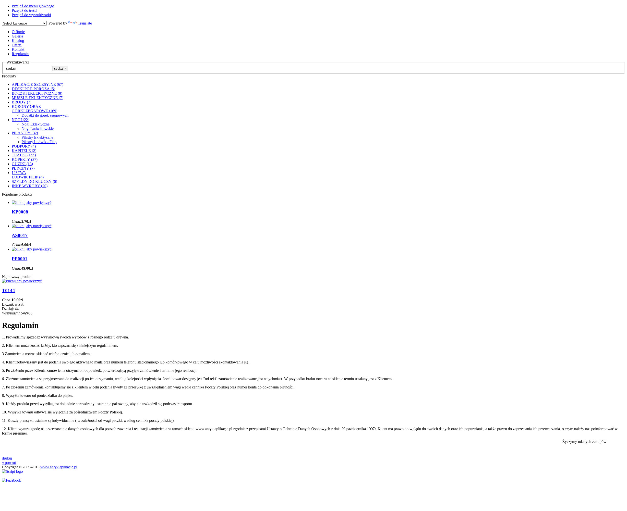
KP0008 (20, 211)
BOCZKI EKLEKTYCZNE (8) (37, 93)
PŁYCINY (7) (23, 168)
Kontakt (18, 49)
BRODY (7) (21, 102)
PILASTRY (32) (25, 133)
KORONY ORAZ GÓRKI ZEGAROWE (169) (34, 108)
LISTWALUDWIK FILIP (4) (28, 175)
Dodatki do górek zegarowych (45, 115)
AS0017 (20, 235)
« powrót (9, 463)
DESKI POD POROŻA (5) (33, 89)
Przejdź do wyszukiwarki (31, 15)
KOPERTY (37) (24, 159)
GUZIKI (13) (22, 164)
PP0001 (19, 258)
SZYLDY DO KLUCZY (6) (34, 181)
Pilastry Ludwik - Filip (39, 142)
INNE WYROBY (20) (30, 186)
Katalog (18, 40)
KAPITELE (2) (24, 151)
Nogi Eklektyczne (35, 124)
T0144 (8, 290)
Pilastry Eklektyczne (37, 137)
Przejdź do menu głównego (33, 6)
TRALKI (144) (24, 155)
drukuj (7, 458)
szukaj (11, 68)
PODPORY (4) (24, 146)
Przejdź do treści (24, 10)
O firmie (18, 32)
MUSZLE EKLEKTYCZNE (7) (37, 98)
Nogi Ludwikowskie (38, 128)
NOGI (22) (20, 120)
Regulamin (20, 54)
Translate (85, 23)
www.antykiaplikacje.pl (58, 467)
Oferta (17, 45)
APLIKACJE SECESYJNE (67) (37, 84)
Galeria (17, 36)
